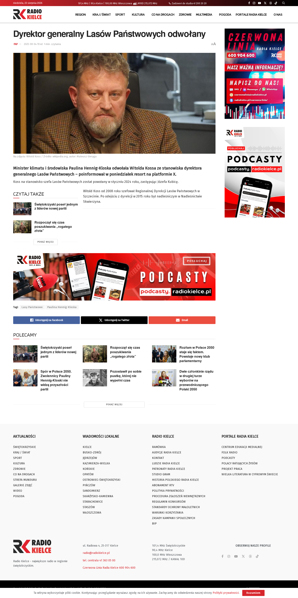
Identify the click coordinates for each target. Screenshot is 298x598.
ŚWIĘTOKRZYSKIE (24, 447)
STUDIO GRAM (161, 474)
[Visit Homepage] (28, 14)
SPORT (120, 14)
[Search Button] (283, 3)
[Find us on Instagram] (254, 3)
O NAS (278, 14)
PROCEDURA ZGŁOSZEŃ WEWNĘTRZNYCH (178, 496)
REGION (80, 14)
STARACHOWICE (93, 501)
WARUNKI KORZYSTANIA (167, 512)
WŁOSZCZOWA (92, 512)
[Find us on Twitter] (265, 3)
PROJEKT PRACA (232, 469)
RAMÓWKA (159, 447)
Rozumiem (253, 592)
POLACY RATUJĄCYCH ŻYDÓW (240, 463)
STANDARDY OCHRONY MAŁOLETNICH (176, 507)
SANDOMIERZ (91, 490)
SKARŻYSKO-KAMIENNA (98, 496)
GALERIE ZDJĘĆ (22, 485)
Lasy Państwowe (32, 307)
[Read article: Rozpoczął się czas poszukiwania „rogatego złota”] (22, 226)
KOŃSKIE (89, 469)
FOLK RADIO (229, 452)
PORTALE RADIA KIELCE (251, 14)
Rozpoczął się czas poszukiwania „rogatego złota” (53, 226)
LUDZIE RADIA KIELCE (166, 463)
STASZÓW (89, 507)
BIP (154, 523)
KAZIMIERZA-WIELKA (96, 463)
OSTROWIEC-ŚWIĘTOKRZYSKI (101, 480)
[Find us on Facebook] (249, 3)
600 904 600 (127, 567)
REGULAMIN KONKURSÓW (169, 501)
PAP (16, 44)
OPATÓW (88, 474)
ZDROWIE (185, 14)
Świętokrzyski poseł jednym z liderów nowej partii (56, 206)
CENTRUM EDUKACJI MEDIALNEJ (242, 447)
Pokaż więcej (46, 242)
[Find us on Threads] (270, 3)
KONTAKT (158, 458)
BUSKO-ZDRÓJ (92, 452)
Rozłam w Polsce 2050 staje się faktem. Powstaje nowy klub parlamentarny (196, 354)
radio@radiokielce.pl (96, 553)
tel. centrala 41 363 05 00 (99, 560)
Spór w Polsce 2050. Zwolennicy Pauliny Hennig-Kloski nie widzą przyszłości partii (56, 380)
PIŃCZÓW (89, 485)
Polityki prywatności (226, 593)
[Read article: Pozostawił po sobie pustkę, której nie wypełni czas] (95, 378)
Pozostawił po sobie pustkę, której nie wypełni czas (125, 376)
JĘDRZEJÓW (90, 458)
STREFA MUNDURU (25, 480)
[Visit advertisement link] (255, 74)
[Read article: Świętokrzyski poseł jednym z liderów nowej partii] (22, 208)
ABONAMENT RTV (163, 485)
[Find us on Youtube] (259, 3)
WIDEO (17, 490)
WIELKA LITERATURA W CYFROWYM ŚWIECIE (250, 474)
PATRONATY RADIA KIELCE (168, 469)
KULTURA (138, 14)
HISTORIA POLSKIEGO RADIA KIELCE (175, 480)
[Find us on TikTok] (276, 3)
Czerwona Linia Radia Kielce (100, 567)
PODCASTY (228, 458)
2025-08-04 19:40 (33, 44)
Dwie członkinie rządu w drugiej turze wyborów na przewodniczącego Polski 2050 (196, 380)
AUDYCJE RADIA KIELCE (166, 452)
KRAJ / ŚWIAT (102, 14)
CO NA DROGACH (163, 14)
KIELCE (87, 447)
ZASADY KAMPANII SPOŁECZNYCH (173, 518)
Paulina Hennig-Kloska (62, 307)
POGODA (225, 14)
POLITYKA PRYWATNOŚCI (168, 490)
